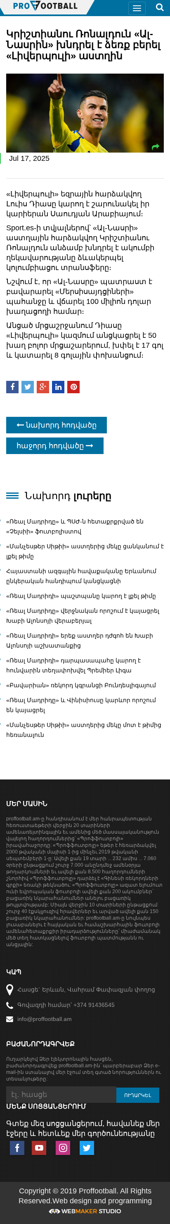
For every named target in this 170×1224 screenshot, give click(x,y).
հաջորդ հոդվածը (51, 446)
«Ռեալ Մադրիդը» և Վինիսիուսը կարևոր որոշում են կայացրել (81, 705)
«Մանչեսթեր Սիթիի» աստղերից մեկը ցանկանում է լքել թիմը (85, 551)
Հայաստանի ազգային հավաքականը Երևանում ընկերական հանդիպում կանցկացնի (81, 576)
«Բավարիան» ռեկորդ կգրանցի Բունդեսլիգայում (81, 685)
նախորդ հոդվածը (60, 425)
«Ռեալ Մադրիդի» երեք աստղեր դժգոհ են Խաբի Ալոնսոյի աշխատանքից (79, 640)
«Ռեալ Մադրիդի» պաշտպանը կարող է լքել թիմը (81, 596)
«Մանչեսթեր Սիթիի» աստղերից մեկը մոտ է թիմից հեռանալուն (83, 730)
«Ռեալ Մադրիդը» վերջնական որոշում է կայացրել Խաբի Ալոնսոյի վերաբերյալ (82, 615)
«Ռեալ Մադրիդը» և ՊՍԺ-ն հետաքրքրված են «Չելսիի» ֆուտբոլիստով (75, 526)
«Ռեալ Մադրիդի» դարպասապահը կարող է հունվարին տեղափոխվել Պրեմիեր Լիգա (73, 665)
